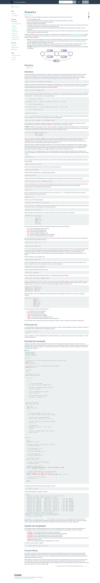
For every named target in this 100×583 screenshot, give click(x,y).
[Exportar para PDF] (89, 17)
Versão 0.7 (30, 67)
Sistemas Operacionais (16, 23)
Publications (14, 45)
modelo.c (28, 350)
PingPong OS (14, 27)
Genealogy (14, 57)
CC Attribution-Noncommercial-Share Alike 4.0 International (24, 578)
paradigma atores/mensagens (77, 34)
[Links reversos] (89, 15)
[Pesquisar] (74, 2)
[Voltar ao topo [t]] (89, 18)
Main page (14, 13)
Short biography (15, 15)
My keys (13, 59)
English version (28, 14)
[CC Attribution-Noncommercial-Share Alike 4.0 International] (17, 575)
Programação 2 (15, 35)
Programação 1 (15, 33)
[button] (79, 2)
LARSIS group (15, 47)
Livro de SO (14, 25)
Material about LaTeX (16, 55)
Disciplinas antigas (15, 39)
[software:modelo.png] (56, 56)
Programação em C (15, 37)
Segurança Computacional (15, 30)
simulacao (17, 6)
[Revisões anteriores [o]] (89, 13)
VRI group (15, 49)
